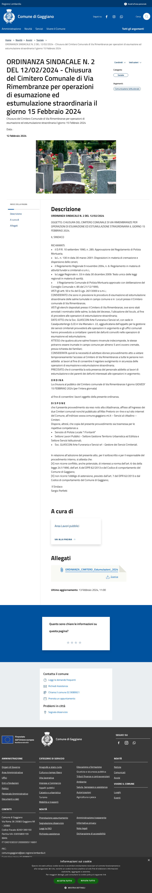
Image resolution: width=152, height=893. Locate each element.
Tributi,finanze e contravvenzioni (93, 776)
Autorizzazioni (84, 792)
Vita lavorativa (46, 777)
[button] (76, 887)
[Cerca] (146, 16)
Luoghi (117, 792)
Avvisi (29, 40)
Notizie (117, 767)
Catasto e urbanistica (50, 792)
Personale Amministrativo (15, 793)
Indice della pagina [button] (18, 204)
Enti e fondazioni (10, 783)
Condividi (118, 62)
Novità (19, 40)
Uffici (4, 777)
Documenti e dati (10, 799)
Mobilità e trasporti (48, 802)
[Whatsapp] (120, 16)
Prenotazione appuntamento (53, 818)
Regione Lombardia (11, 4)
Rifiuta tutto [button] (88, 880)
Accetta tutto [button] (64, 881)
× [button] (149, 860)
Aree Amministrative (12, 772)
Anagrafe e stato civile (50, 767)
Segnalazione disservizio (51, 823)
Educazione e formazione (89, 767)
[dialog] (76, 875)
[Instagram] (113, 16)
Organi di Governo (11, 767)
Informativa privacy (86, 823)
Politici (5, 788)
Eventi (117, 797)
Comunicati (119, 772)
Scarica (114, 576)
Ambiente (81, 781)
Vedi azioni (134, 62)
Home (8, 40)
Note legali (82, 828)
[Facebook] (105, 16)
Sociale (40, 40)
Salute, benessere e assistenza (92, 787)
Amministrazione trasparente (91, 817)
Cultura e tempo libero (50, 772)
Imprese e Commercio (50, 783)
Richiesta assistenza (49, 833)
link (104, 874)
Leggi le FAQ (45, 828)
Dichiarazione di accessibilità (91, 833)
